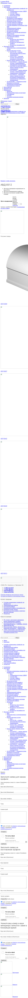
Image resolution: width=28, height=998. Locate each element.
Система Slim (13, 12)
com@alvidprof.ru (8, 590)
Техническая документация (14, 84)
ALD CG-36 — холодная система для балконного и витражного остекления (17, 58)
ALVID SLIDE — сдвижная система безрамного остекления (16, 82)
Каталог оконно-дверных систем (15, 60)
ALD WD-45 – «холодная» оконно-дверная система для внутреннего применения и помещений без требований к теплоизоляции (18, 77)
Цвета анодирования (6, 201)
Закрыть (3, 773)
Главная (3, 111)
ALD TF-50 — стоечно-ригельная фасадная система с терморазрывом (18, 53)
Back (8, 669)
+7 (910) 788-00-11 (8, 589)
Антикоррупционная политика (15, 97)
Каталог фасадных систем (14, 50)
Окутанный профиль (12, 31)
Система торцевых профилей (14, 24)
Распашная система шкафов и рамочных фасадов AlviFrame (15, 19)
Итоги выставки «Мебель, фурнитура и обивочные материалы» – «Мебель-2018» (15, 627)
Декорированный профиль (14, 28)
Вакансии (9, 91)
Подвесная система (12, 17)
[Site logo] (6, 3)
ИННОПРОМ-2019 (9, 625)
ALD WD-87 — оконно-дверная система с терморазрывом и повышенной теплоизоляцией (18, 63)
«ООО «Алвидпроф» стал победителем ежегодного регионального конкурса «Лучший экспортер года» (14, 631)
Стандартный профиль (13, 36)
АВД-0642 (4, 438)
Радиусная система (15, 15)
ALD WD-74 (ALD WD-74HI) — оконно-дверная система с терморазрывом (18, 67)
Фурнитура (10, 38)
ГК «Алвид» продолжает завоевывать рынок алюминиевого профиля (14, 620)
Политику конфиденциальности (8, 828)
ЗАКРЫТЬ (3, 844)
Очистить (15, 205)
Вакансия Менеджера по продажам (16, 92)
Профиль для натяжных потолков (16, 35)
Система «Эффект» (15, 14)
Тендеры (9, 95)
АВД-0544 (4, 304)
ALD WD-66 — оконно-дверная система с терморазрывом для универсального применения (18, 72)
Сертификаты (10, 94)
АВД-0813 (4, 573)
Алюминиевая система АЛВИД (18, 11)
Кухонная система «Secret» (14, 21)
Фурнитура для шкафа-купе (17, 45)
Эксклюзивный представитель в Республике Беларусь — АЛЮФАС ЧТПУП (15, 623)
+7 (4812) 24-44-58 (8, 587)
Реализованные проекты (13, 85)
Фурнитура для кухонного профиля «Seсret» (17, 40)
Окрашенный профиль (13, 29)
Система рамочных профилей (15, 22)
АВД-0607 (4, 371)
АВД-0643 (4, 506)
